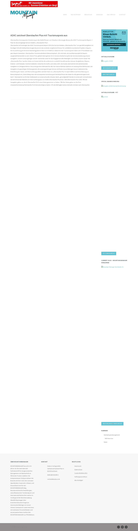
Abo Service (111, 15)
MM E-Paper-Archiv (108, 74)
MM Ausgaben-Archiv (109, 68)
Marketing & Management (112, 435)
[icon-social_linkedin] (119, 527)
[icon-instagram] (123, 527)
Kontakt (122, 15)
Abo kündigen (78, 480)
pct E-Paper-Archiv (109, 253)
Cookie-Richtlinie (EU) (80, 473)
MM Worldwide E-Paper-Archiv (112, 423)
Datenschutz (78, 470)
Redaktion (88, 15)
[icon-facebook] (126, 527)
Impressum (77, 466)
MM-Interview (76, 15)
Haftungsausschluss (80, 477)
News (65, 15)
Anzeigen (99, 15)
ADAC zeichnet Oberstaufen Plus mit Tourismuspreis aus (38, 35)
